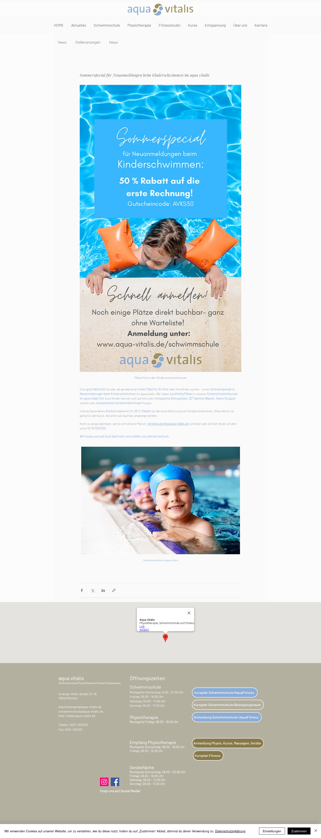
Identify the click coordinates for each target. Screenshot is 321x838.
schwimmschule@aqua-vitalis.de (81, 711)
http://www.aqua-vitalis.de (77, 716)
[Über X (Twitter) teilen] (92, 590)
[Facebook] (115, 782)
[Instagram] (104, 782)
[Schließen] (315, 831)
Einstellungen (272, 831)
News (62, 42)
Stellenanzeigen (87, 42)
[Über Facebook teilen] (82, 590)
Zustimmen (299, 831)
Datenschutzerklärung (230, 831)
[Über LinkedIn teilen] (103, 590)
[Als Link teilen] (114, 590)
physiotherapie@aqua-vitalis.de (80, 707)
